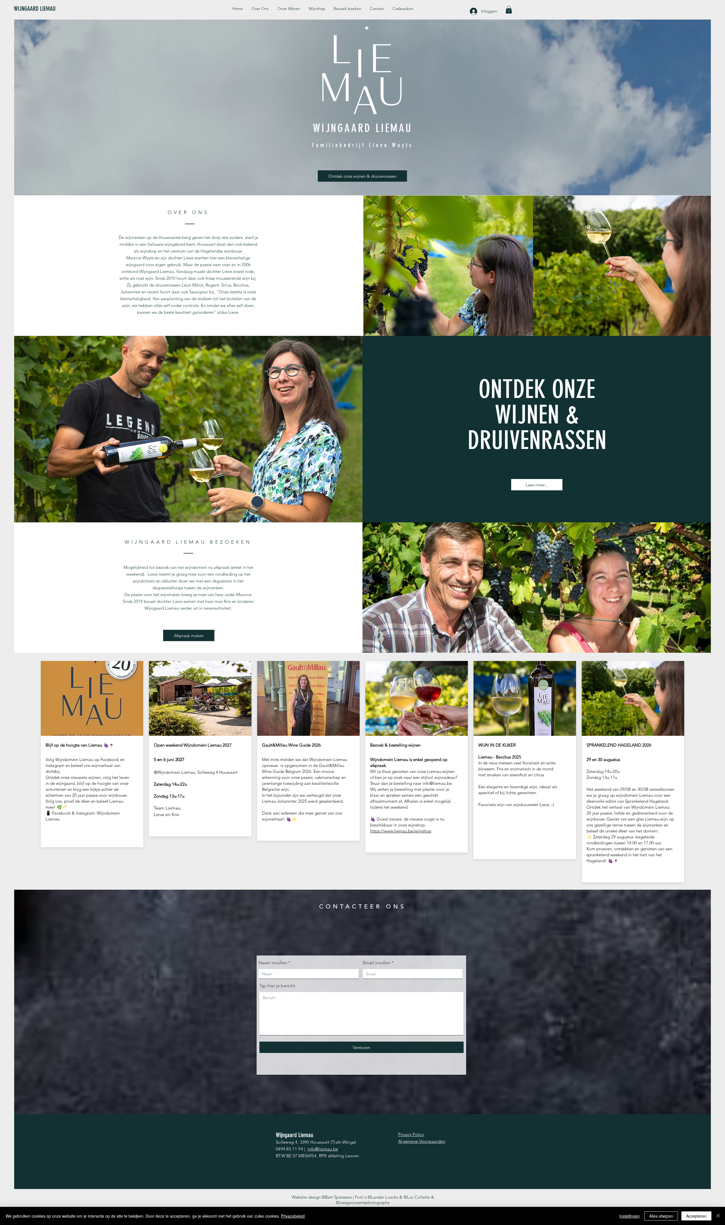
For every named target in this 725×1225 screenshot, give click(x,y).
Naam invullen (273, 963)
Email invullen (377, 963)
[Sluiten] (718, 1215)
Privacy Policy (411, 1134)
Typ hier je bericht (277, 986)
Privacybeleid (293, 1216)
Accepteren (696, 1216)
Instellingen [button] (629, 1216)
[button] (509, 9)
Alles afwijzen (661, 1216)
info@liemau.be (437, 783)
